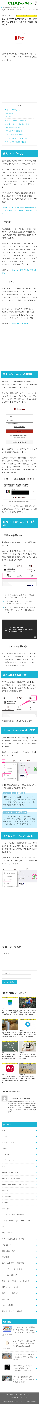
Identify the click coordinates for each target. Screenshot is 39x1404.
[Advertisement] (19, 83)
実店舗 (9, 113)
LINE (4, 1130)
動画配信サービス (8, 1251)
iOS (3, 1166)
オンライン (11, 117)
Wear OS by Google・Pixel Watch (14, 1184)
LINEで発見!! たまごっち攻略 (13, 1239)
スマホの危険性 (8, 1305)
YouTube (5, 1154)
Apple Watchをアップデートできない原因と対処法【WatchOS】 (23, 1368)
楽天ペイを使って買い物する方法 (17, 124)
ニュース (5, 1299)
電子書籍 (5, 1257)
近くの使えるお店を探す (14, 134)
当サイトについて (12, 1394)
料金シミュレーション (10, 1287)
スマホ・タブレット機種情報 (13, 1215)
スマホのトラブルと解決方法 (13, 1263)
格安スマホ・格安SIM (10, 1293)
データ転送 (6, 1209)
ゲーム (4, 1227)
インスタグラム (8, 1142)
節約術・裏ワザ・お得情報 (12, 1311)
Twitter (4, 1148)
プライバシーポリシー (26, 1394)
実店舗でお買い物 (13, 127)
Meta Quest (6, 1196)
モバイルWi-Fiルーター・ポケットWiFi (16, 1221)
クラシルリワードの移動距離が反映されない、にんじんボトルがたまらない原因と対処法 (18, 1331)
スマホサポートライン (18, 1401)
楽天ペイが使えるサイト (21, 323)
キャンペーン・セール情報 (12, 1269)
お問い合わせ (14, 1397)
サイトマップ (24, 1397)
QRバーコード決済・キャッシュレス (16, 1281)
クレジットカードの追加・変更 (16, 138)
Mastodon (5, 1202)
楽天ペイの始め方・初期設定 (15, 120)
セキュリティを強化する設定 (15, 142)
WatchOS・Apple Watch (11, 1178)
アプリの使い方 (8, 1160)
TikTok (4, 1136)
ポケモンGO (6, 1245)
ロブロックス (7, 1233)
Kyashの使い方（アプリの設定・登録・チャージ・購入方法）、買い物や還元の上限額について (19, 210)
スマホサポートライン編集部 (19, 1098)
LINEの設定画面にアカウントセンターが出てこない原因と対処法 (24, 1379)
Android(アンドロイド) (10, 1172)
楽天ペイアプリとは (12, 110)
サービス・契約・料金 (10, 1275)
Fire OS (5, 1190)
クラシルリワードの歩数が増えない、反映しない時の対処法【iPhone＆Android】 (19, 1344)
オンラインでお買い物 (14, 131)
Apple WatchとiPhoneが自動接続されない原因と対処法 (23, 1357)
